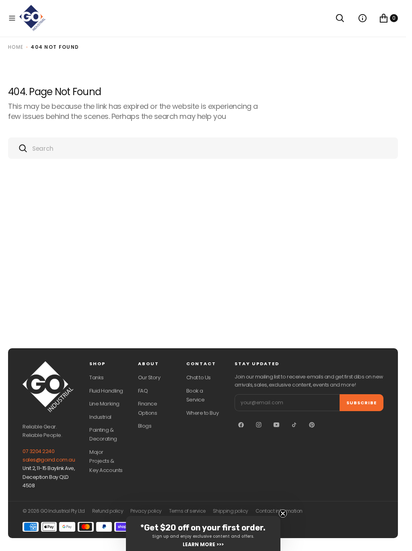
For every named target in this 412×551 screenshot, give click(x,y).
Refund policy (108, 511)
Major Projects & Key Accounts (105, 461)
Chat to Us (198, 377)
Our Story (149, 377)
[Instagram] (258, 424)
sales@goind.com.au (49, 459)
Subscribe (361, 402)
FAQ (143, 391)
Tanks (96, 377)
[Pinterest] (311, 424)
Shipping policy (230, 511)
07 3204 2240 (38, 451)
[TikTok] (294, 424)
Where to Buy (202, 413)
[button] (12, 18)
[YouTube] (276, 424)
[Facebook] (241, 424)
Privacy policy (145, 511)
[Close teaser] (283, 513)
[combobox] (203, 148)
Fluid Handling (106, 391)
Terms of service (187, 511)
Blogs (145, 426)
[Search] (340, 18)
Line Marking (104, 404)
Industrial (100, 417)
